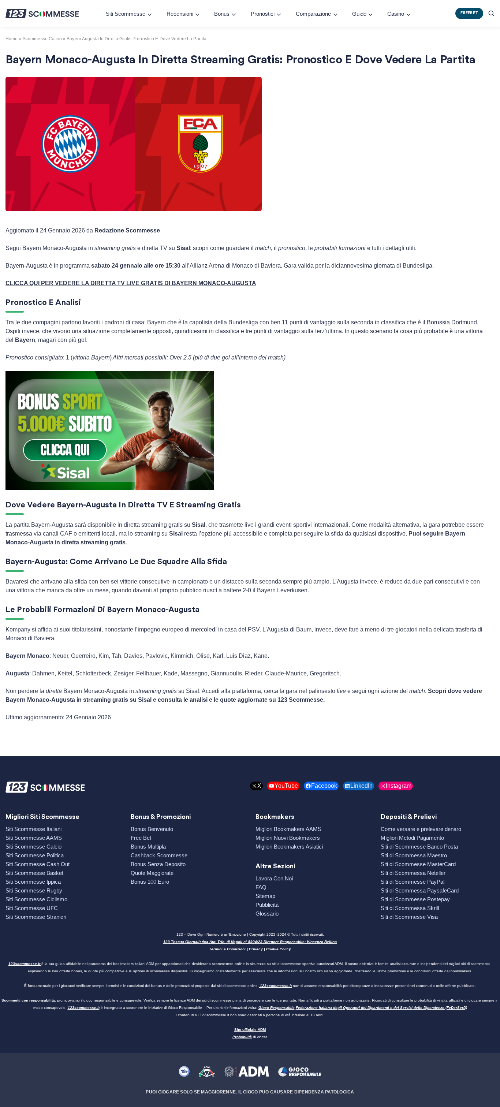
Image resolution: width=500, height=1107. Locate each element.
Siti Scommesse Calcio (33, 846)
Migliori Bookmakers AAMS (288, 829)
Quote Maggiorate (152, 873)
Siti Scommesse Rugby (33, 890)
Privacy (256, 949)
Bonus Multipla (148, 846)
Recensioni (180, 14)
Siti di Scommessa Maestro (414, 855)
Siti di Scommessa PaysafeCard (420, 890)
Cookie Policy (278, 949)
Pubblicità (267, 905)
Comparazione (313, 14)
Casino (395, 14)
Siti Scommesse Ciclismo (36, 899)
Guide (359, 14)
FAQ (260, 887)
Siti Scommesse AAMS (33, 838)
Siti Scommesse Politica (34, 855)
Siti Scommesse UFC (31, 908)
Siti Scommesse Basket (34, 873)
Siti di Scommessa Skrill (410, 908)
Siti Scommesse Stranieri (35, 917)
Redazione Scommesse (127, 230)
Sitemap (265, 896)
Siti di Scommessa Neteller (413, 873)
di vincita (250, 1037)
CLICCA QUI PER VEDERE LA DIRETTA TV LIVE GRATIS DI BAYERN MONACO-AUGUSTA (130, 283)
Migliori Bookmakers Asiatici (289, 846)
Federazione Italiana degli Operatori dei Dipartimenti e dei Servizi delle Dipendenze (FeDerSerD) (381, 1008)
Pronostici (263, 14)
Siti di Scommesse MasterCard (418, 864)
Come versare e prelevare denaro (421, 829)
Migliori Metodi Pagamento (412, 838)
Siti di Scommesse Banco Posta (419, 846)
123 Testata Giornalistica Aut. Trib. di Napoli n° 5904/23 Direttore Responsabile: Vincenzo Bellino (250, 942)
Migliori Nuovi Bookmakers (287, 838)
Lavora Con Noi (274, 878)
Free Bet (141, 838)
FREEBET (469, 13)
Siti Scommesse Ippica (33, 882)
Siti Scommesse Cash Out (37, 864)
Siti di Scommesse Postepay (415, 899)
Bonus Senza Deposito (158, 864)
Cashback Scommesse (159, 855)
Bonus (222, 14)
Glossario (267, 913)
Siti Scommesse (125, 14)
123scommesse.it (24, 964)
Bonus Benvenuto (152, 829)
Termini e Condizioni (227, 949)
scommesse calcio (42, 38)
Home (11, 38)
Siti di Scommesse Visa (409, 917)
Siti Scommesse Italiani (33, 829)
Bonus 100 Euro (150, 882)
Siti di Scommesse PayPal (412, 882)
